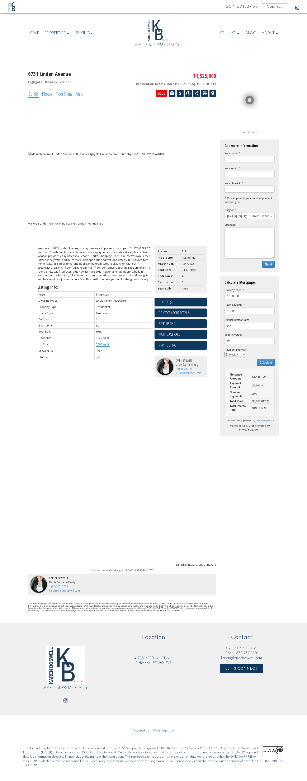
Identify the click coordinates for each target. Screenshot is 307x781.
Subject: (230, 210)
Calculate (266, 362)
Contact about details (174, 312)
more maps (249, 132)
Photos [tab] (47, 94)
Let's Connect (241, 669)
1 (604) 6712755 (183, 369)
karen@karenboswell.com (188, 373)
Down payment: (234, 305)
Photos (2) (166, 301)
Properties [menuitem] (55, 33)
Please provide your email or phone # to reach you (248, 200)
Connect (274, 7)
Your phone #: (233, 183)
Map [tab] (79, 94)
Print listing (167, 345)
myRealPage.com (265, 420)
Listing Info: (48, 287)
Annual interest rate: (237, 320)
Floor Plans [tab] (64, 94)
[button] (297, 8)
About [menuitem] (268, 33)
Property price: (233, 290)
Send (268, 264)
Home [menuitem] (33, 33)
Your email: (231, 168)
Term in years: (233, 335)
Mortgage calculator (183, 334)
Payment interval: (235, 350)
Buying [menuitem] (83, 33)
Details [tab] (33, 94)
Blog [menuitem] (251, 33)
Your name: (231, 153)
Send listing (167, 323)
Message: (230, 225)
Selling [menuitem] (227, 33)
